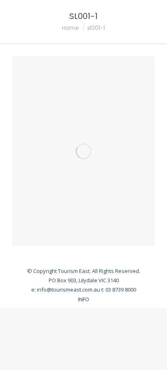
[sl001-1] (83, 151)
